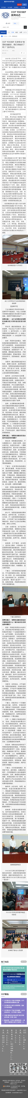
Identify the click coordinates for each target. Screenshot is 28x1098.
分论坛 (5, 36)
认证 (3, 1040)
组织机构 (24, 1038)
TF (3, 1046)
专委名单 (16, 1042)
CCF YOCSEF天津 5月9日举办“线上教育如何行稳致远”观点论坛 (13, 969)
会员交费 (7, 1042)
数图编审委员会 (11, 1053)
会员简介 (7, 1036)
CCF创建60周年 (24, 1046)
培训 (3, 1042)
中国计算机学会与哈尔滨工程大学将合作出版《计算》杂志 (14, 1016)
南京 (16, 32)
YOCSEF (3, 1044)
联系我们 (16, 7)
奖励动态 (20, 1036)
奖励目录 (20, 1038)
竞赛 (3, 1038)
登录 (24, 4)
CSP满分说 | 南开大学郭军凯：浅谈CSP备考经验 (14, 1006)
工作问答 (16, 1040)
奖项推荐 (20, 1042)
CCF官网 (3, 7)
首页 (9, 23)
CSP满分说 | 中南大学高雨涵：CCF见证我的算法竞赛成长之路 (14, 1001)
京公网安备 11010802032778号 (12, 1086)
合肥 (21, 32)
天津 (12, 32)
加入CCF (19, 4)
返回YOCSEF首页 (9, 1)
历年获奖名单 (20, 1040)
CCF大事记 (24, 1044)
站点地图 (10, 7)
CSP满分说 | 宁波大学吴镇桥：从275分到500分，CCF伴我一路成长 (14, 1011)
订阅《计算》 (11, 1059)
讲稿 (12, 1048)
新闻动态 (3, 32)
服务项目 (24, 1042)
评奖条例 (20, 1044)
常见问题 (23, 7)
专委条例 (16, 1038)
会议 (3, 1036)
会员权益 (7, 1038)
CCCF (11, 1042)
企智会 (3, 1051)
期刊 (12, 1044)
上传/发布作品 (11, 1055)
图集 (12, 1050)
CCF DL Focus (11, 1057)
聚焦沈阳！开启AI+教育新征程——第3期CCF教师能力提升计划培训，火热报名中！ (14, 1021)
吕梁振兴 (3, 1048)
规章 (24, 1040)
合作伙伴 (7, 1044)
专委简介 (16, 1036)
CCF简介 (24, 1036)
